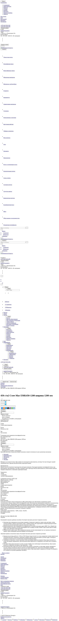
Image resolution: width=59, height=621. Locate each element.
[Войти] (1, 277)
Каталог (3, 554)
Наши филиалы (7, 6)
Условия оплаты (4, 577)
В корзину (3, 411)
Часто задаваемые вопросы (7, 581)
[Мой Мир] (6, 408)
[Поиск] (2, 276)
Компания (3, 560)
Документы (6, 457)
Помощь (3, 576)
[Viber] (10, 408)
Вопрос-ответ (4, 578)
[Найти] (27, 228)
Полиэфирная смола (6, 583)
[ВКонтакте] (2, 408)
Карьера (5, 10)
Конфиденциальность (6, 616)
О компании (6, 5)
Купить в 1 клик (4, 414)
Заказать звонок (4, 28)
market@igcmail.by (5, 30)
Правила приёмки (7, 12)
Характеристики (7, 455)
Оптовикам (3, 558)
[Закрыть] (2, 284)
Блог (2, 585)
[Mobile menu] (2, 252)
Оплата (5, 458)
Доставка (5, 459)
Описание (5, 454)
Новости (5, 14)
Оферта (2, 618)
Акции (2, 556)
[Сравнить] (4, 404)
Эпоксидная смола (5, 582)
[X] (8, 408)
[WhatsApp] (12, 408)
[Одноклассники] (4, 408)
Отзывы (5, 9)
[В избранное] (4, 402)
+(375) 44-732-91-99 (5, 25)
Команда (5, 7)
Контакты (5, 11)
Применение (4, 573)
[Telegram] (14, 408)
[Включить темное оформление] (2, 46)
